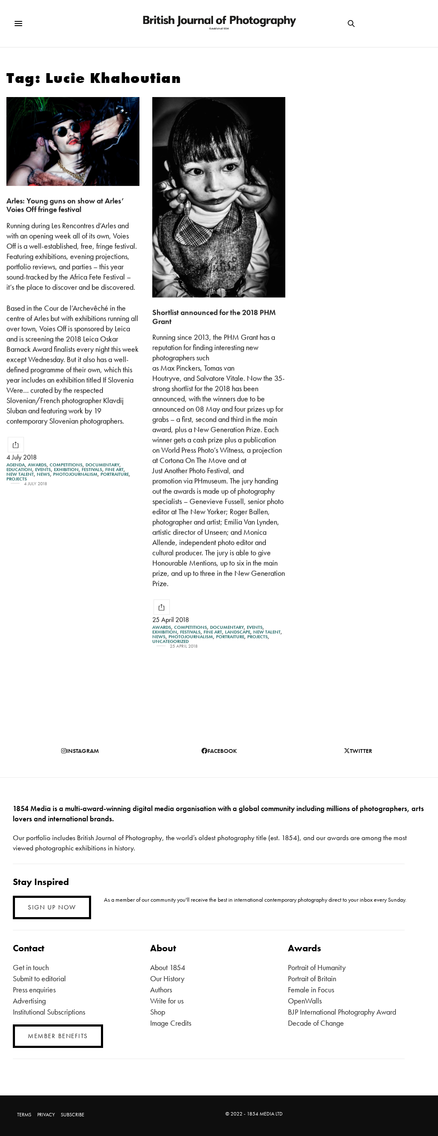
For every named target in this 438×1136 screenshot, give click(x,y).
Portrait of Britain (312, 978)
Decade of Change (316, 1023)
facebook (222, 751)
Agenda (15, 465)
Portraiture (115, 474)
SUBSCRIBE (72, 1114)
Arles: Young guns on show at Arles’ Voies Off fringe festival (65, 205)
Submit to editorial (39, 978)
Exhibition (66, 469)
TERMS (24, 1114)
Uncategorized (170, 641)
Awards (37, 465)
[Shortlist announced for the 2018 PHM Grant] (218, 197)
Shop (157, 1012)
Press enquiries (34, 989)
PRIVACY (46, 1114)
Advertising (29, 1001)
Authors (161, 989)
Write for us (166, 1001)
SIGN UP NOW (52, 907)
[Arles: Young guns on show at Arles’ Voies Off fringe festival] (72, 141)
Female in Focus (311, 989)
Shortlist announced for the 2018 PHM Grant (214, 316)
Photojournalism (75, 474)
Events (43, 469)
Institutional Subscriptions (49, 1012)
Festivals (92, 469)
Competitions (66, 465)
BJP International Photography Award (342, 1012)
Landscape (237, 632)
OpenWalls (305, 1001)
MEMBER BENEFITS (58, 1036)
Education (19, 469)
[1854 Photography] (219, 23)
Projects (16, 479)
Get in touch (31, 967)
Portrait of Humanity (317, 967)
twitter (361, 751)
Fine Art (114, 469)
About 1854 (167, 967)
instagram (82, 751)
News (43, 474)
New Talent (20, 474)
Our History (167, 978)
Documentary (102, 465)
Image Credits (170, 1023)
